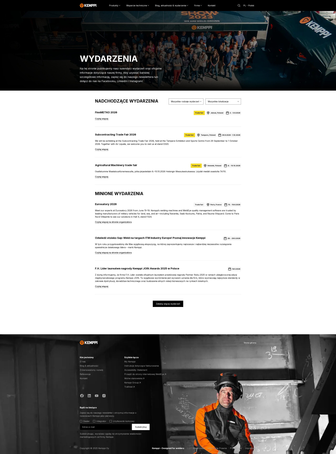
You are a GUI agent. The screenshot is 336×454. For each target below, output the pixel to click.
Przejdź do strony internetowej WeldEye (144, 374)
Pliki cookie (198, 448)
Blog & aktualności (89, 365)
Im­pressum (250, 448)
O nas (83, 361)
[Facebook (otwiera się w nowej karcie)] (82, 396)
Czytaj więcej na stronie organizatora (113, 222)
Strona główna (250, 343)
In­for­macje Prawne (217, 448)
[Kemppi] (88, 5)
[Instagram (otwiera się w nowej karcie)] (104, 396)
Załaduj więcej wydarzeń (168, 303)
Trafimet (134, 386)
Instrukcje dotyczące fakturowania (141, 365)
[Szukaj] (239, 5)
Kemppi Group (134, 382)
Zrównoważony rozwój (91, 370)
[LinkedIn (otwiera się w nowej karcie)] (89, 396)
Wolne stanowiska (134, 378)
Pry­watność (236, 448)
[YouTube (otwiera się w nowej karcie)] (96, 396)
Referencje (85, 374)
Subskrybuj (140, 427)
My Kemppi (129, 361)
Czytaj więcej (101, 118)
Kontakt (211, 5)
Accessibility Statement (135, 370)
